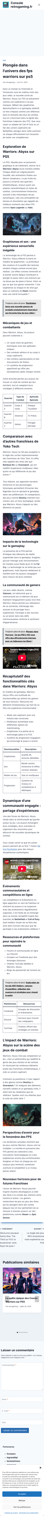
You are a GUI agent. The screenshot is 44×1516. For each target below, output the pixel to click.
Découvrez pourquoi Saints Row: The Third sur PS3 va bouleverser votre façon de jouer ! (9, 1237)
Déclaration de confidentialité (28, 1513)
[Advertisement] (22, 33)
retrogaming (10, 82)
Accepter (22, 1494)
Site (4, 1422)
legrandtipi (12, 1457)
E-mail (6, 1411)
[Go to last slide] (7, 1299)
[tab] (17, 1332)
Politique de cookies (11, 1513)
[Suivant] (37, 1299)
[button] (40, 1468)
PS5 (4, 60)
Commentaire (9, 1365)
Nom (5, 1399)
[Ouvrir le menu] (39, 5)
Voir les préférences (22, 1507)
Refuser (22, 1500)
